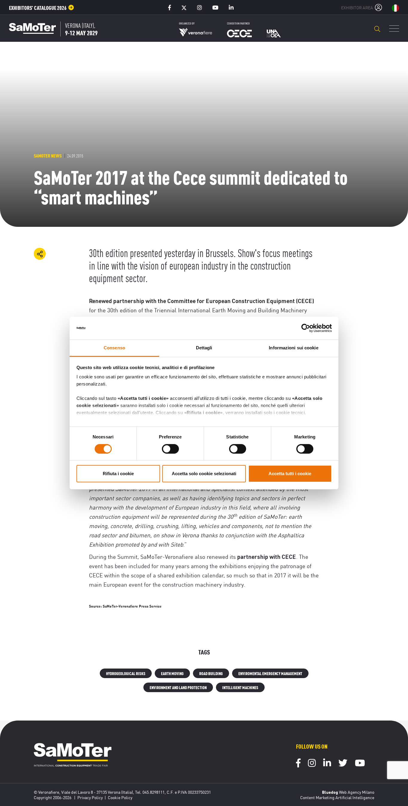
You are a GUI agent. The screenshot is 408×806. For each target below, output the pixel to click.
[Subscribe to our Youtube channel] (360, 764)
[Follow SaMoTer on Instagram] (312, 764)
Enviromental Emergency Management (270, 673)
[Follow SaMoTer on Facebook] (298, 764)
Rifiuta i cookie (118, 473)
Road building (211, 673)
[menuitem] (41, 7)
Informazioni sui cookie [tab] (293, 347)
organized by (186, 23)
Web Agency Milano (356, 792)
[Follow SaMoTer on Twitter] (342, 764)
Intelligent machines (240, 687)
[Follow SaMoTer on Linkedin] (327, 764)
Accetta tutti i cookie (290, 473)
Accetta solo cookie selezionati (204, 473)
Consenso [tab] (114, 347)
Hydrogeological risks (125, 673)
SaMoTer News (48, 155)
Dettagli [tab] (204, 347)
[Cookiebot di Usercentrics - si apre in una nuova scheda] (306, 328)
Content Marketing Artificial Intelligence (337, 797)
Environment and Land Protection (178, 687)
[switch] (170, 449)
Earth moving (172, 673)
